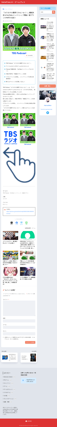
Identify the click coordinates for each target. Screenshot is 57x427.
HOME (29, 421)
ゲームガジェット (9, 389)
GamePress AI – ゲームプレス (13, 2)
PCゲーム (7, 380)
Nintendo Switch (9, 376)
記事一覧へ (48, 86)
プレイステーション (10, 398)
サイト (4, 331)
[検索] (53, 12)
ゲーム (33, 228)
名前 (4, 318)
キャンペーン (8, 383)
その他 (7, 395)
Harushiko (47, 105)
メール (4, 324)
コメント (6, 299)
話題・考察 (8, 401)
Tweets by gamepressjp (46, 109)
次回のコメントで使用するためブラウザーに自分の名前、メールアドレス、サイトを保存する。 (20, 338)
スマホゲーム (8, 392)
